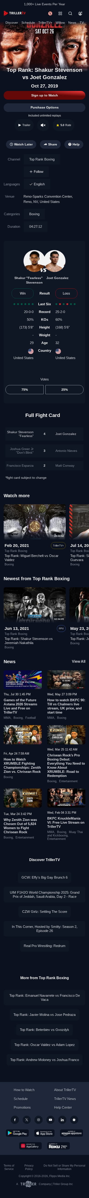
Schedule (28, 22)
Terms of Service (9, 1167)
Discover (11, 22)
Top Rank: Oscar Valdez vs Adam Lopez (44, 1045)
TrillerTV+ (45, 22)
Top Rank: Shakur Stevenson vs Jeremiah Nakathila (29, 641)
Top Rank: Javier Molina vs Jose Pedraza (44, 1015)
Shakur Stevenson (20, 434)
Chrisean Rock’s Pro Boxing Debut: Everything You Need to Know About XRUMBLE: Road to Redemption (66, 765)
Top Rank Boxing (42, 159)
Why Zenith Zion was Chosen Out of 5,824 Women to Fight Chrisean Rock (20, 826)
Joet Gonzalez (57, 278)
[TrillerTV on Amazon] (71, 1133)
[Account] (80, 13)
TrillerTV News (65, 1099)
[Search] (70, 13)
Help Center (63, 1107)
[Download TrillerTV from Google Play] (17, 1133)
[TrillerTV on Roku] (58, 1145)
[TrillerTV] (15, 13)
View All (78, 661)
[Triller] (74, 1120)
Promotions (22, 1107)
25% (64, 389)
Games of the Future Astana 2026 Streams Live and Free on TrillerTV (20, 706)
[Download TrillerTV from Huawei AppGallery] (30, 1145)
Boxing (34, 214)
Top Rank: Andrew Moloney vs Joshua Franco (44, 1060)
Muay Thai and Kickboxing (65, 834)
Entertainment (68, 781)
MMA (7, 717)
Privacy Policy (29, 1167)
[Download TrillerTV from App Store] (44, 1133)
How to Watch (24, 1090)
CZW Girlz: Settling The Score (44, 911)
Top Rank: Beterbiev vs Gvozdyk (44, 1030)
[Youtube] (50, 1120)
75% (24, 389)
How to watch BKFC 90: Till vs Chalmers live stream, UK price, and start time (66, 706)
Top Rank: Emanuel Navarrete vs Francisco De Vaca (44, 997)
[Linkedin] (62, 1120)
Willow (60, 22)
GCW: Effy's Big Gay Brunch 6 (44, 877)
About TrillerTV (65, 1090)
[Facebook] (15, 1120)
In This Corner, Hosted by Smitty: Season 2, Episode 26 (44, 929)
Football (30, 717)
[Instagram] (38, 1120)
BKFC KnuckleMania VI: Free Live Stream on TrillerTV (65, 822)
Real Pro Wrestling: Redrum (44, 946)
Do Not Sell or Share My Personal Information (64, 1167)
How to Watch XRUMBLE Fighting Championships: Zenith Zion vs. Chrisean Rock (22, 765)
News (72, 22)
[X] (27, 1120)
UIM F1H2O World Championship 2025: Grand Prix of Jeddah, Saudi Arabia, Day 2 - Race (44, 894)
